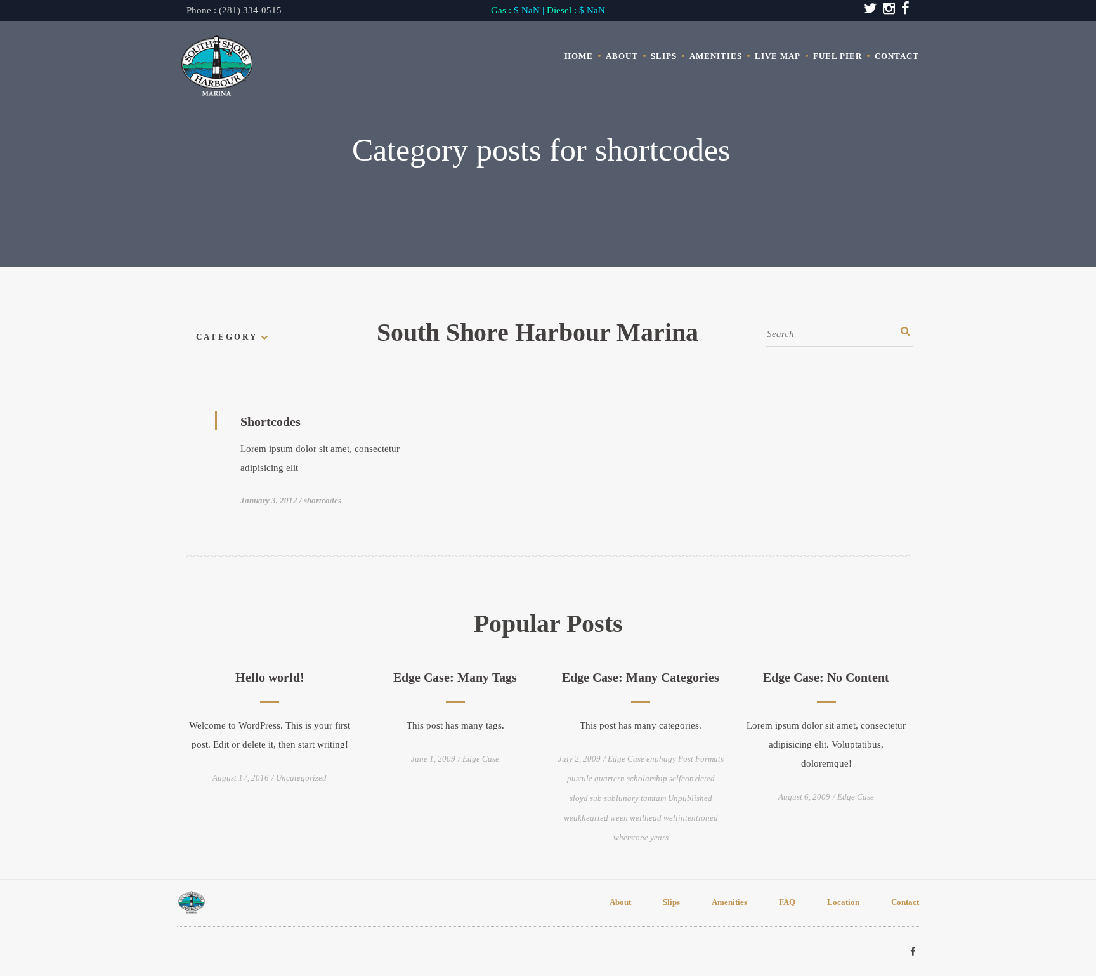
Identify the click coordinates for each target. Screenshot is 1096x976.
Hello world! (269, 677)
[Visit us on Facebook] (913, 952)
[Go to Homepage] (217, 66)
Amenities (715, 56)
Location (843, 902)
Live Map (777, 56)
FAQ (787, 902)
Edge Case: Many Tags (455, 677)
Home (578, 56)
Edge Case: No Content (826, 677)
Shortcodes (270, 421)
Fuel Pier (837, 56)
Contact (897, 56)
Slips (664, 56)
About (622, 56)
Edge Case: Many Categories (640, 677)
